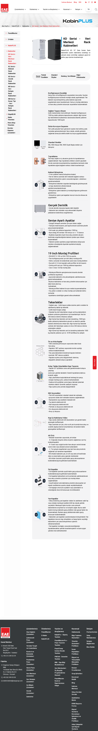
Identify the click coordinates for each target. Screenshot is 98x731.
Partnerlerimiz (92, 632)
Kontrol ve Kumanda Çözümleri (30, 654)
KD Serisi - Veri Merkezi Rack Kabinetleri (46, 26)
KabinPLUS (15, 26)
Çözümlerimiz (19, 9)
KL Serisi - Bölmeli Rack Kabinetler (12, 70)
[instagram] (92, 2)
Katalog (64, 76)
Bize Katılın (91, 647)
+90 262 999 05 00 (9, 677)
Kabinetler (25, 26)
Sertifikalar (72, 76)
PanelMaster (12, 33)
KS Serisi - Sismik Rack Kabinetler (12, 80)
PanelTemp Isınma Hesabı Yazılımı (60, 651)
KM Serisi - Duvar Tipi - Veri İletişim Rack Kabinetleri (12, 104)
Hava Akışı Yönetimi (11, 124)
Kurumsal (66, 9)
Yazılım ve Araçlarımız (50, 9)
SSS (80, 2)
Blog (75, 2)
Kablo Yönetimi (11, 118)
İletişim (77, 9)
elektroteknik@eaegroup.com (13, 681)
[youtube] (95, 2)
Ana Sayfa (5, 26)
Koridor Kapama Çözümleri (11, 130)
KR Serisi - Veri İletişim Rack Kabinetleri (12, 91)
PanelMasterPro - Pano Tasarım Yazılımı (61, 643)
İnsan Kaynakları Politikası (75, 651)
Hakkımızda (76, 632)
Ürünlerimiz (33, 9)
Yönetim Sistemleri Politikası (75, 643)
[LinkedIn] (86, 2)
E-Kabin (10, 39)
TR (88, 9)
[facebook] (89, 2)
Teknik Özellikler (44, 76)
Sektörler (29, 697)
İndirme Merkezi (67, 2)
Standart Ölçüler (54, 76)
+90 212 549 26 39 (9, 656)
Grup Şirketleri (77, 674)
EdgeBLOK (12, 114)
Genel (38, 76)
